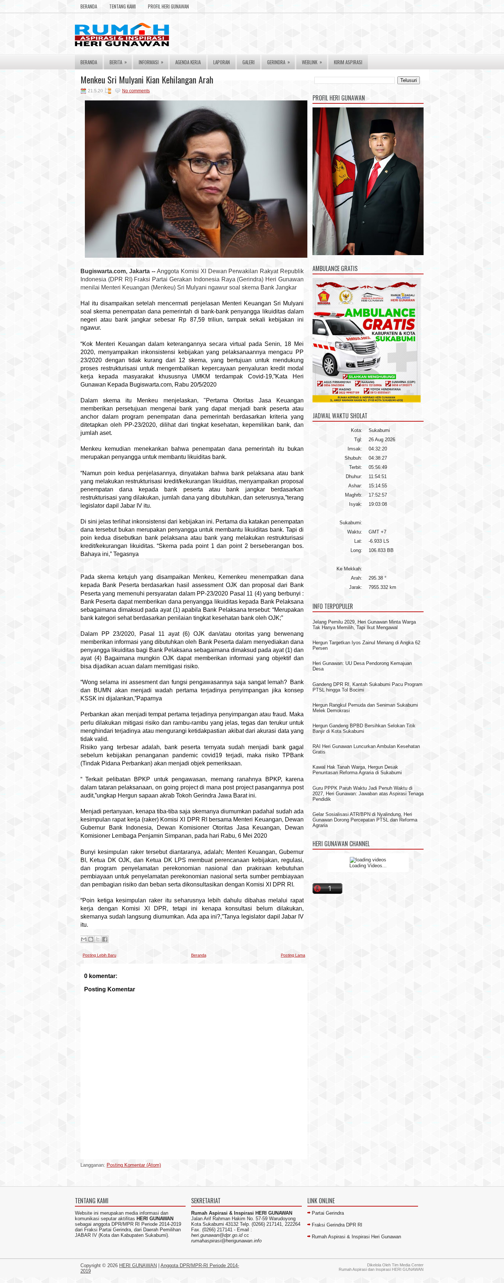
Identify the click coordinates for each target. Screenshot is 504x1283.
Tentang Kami (122, 6)
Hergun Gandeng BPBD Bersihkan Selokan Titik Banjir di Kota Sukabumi (364, 728)
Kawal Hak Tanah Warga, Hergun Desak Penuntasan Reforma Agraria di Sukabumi (357, 769)
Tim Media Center (408, 1265)
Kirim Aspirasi (348, 62)
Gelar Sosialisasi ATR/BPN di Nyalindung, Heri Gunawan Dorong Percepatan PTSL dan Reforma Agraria (365, 820)
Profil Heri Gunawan (168, 6)
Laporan (221, 62)
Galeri (248, 62)
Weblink (312, 62)
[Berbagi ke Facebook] (104, 939)
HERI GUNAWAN (138, 1265)
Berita (118, 62)
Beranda (88, 6)
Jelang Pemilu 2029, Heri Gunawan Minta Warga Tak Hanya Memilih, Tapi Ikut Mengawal (364, 624)
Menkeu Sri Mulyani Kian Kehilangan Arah (146, 79)
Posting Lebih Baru (99, 955)
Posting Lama (293, 955)
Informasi (151, 62)
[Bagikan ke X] (97, 939)
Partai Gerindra (328, 1213)
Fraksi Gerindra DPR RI (337, 1225)
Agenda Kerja (188, 62)
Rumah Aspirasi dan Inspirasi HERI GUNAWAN (381, 1269)
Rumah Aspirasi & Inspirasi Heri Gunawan (356, 1236)
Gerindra (278, 62)
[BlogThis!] (90, 939)
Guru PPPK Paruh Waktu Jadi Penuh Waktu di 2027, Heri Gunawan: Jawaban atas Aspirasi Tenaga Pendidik (368, 793)
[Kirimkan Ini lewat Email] (83, 939)
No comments (136, 90)
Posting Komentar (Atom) (134, 1165)
